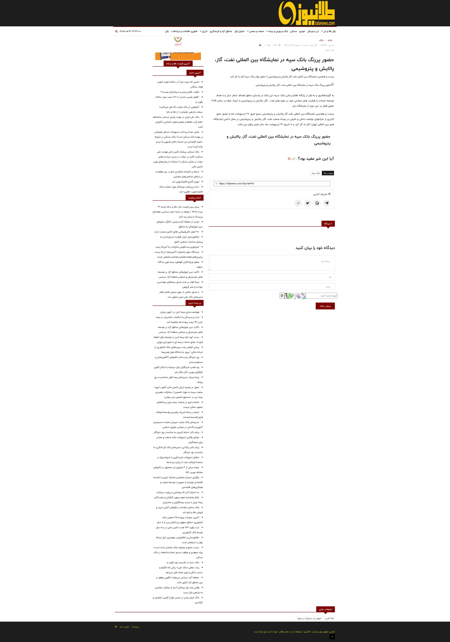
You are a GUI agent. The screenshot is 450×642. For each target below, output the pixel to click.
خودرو (302, 31)
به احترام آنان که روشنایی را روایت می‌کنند (177, 492)
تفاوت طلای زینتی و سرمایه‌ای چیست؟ (179, 92)
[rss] (116, 626)
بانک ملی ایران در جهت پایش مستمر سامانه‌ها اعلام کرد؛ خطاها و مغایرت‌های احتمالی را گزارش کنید (178, 122)
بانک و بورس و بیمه (278, 31)
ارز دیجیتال (313, 31)
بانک (321, 40)
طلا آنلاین (329, 618)
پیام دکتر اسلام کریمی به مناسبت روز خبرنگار (176, 432)
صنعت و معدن (256, 31)
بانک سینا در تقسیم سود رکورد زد (182, 562)
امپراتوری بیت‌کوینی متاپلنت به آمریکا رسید (177, 247)
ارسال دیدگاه (325, 306)
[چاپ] (259, 45)
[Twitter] (307, 203)
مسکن (293, 31)
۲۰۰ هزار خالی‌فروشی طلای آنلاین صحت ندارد (176, 232)
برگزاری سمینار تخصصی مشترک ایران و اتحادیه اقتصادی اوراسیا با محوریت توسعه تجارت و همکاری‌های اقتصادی (178, 482)
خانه (330, 40)
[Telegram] (326, 203)
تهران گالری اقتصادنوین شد (185, 182)
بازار (167, 31)
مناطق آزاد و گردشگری (221, 31)
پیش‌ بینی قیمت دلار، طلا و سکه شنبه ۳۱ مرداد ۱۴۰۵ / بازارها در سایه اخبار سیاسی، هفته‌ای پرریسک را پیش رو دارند (178, 212)
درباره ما (135, 627)
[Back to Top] (332, 636)
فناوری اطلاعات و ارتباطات (184, 31)
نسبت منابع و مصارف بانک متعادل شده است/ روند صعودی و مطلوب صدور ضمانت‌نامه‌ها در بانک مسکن (178, 552)
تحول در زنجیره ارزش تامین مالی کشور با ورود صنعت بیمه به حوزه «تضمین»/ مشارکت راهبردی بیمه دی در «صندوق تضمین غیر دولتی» (178, 392)
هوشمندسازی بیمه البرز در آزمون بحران (179, 312)
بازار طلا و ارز (329, 31)
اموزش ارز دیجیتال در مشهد (309, 618)
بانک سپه (316, 173)
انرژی (204, 31)
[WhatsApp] (317, 203)
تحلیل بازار (239, 31)
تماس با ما (124, 627)
